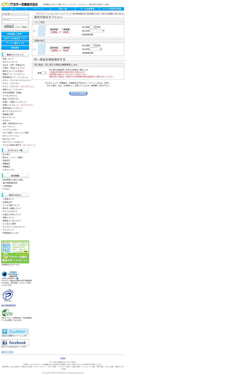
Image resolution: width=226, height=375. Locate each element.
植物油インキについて (12, 221)
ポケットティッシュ (11, 136)
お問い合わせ (119, 14)
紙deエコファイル (13, 71)
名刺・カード (8, 59)
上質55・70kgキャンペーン (14, 68)
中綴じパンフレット (18, 105)
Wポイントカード (10, 62)
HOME (62, 358)
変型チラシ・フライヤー (13, 90)
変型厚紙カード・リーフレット (16, 77)
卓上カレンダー (9, 139)
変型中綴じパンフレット (13, 108)
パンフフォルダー (10, 130)
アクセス (6, 189)
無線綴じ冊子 (8, 114)
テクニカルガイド (10, 211)
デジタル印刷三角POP (19, 145)
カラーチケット (9, 127)
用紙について (8, 217)
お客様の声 (7, 202)
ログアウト (40, 14)
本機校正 (6, 167)
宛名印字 (6, 160)
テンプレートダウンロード (14, 227)
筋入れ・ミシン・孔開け (13, 157)
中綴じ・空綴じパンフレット (15, 102)
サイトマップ (8, 230)
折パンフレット (9, 117)
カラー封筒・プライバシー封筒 (16, 133)
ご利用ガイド (8, 199)
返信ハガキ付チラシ (11, 99)
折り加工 (6, 154)
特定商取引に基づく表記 (13, 180)
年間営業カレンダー (11, 233)
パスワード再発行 (21, 27)
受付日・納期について (12, 208)
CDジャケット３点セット (13, 142)
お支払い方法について (12, 214)
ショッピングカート (53, 14)
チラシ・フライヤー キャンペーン (17, 80)
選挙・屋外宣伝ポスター (13, 123)
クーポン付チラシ (10, 96)
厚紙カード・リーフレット (14, 74)
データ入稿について (11, 205)
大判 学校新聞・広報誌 (12, 93)
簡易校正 (6, 164)
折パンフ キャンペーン (12, 111)
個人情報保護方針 (10, 183)
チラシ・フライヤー (11, 83)
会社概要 (109, 14)
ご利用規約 (7, 186)
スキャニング (8, 170)
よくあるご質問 (9, 224)
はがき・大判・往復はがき (14, 65)
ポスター (6, 120)
